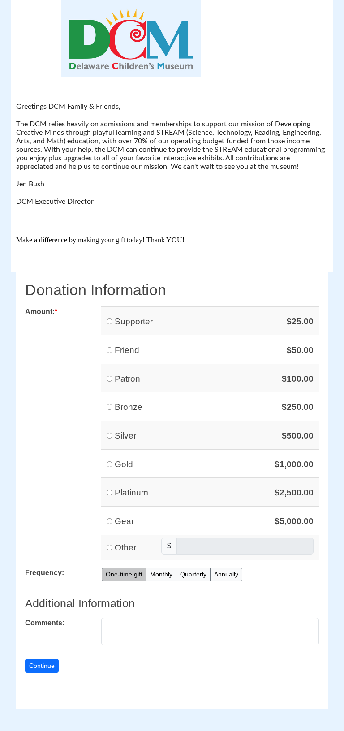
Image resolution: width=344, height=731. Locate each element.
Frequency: (44, 572)
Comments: (44, 623)
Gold (124, 464)
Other (125, 547)
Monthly (161, 574)
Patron (127, 378)
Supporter (134, 321)
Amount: (40, 311)
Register (267, 8)
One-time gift (124, 574)
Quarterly (193, 574)
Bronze (128, 407)
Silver (125, 435)
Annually (226, 574)
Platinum (131, 492)
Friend (127, 350)
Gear (124, 521)
